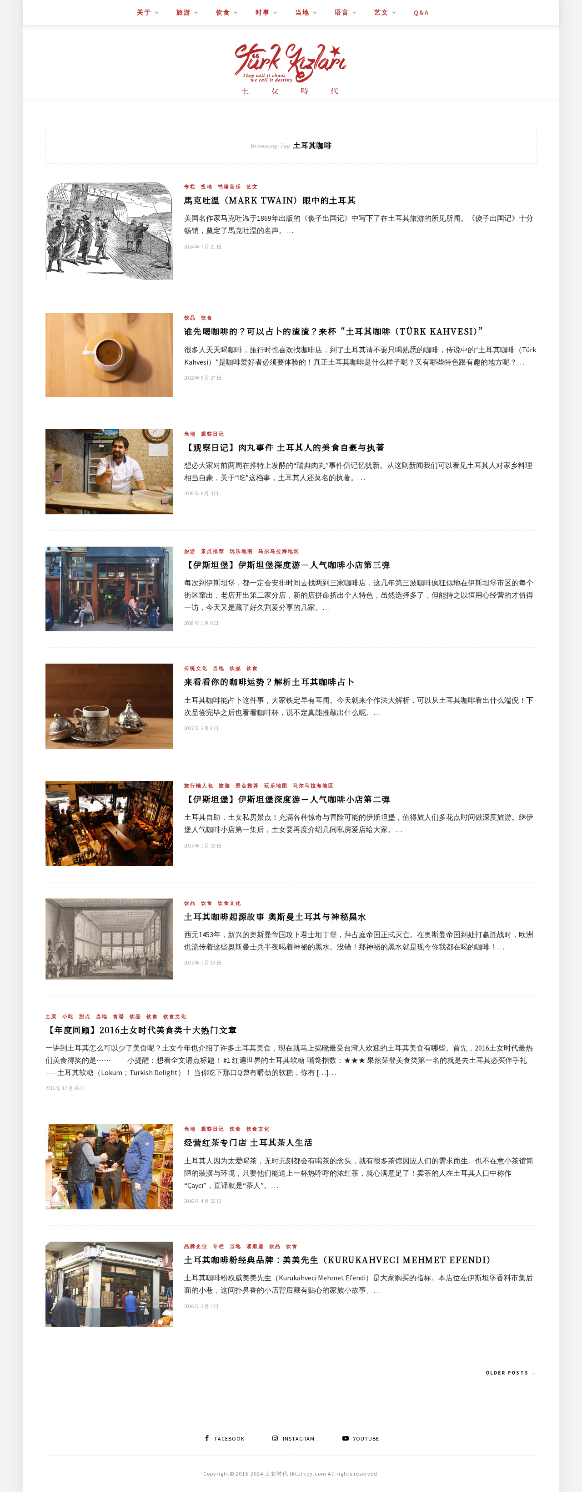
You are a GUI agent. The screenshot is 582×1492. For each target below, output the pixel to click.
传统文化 (196, 668)
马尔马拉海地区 (279, 551)
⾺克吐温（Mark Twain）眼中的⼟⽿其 (270, 200)
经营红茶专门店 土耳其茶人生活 (248, 1142)
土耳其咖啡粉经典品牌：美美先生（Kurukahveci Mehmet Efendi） (340, 1259)
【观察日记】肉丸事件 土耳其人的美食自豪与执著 (284, 447)
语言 (342, 12)
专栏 (190, 186)
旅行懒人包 (199, 785)
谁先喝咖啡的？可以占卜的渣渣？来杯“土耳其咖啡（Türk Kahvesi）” (335, 331)
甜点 (85, 1016)
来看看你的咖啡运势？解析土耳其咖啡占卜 (269, 681)
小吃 (68, 1016)
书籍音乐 (229, 186)
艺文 (381, 12)
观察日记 (213, 434)
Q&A (421, 12)
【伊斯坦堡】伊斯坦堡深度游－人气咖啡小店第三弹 (287, 564)
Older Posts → (511, 1373)
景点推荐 (213, 551)
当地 (302, 12)
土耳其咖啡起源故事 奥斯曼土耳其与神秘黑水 (275, 916)
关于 (144, 12)
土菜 (51, 1016)
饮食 (223, 12)
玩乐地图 (241, 551)
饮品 (190, 318)
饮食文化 (229, 903)
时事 (263, 12)
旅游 (183, 12)
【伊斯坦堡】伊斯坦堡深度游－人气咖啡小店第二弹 (287, 799)
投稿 (207, 186)
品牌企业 (196, 1246)
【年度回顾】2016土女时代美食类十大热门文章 (141, 1029)
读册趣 (255, 1246)
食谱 (119, 1016)
